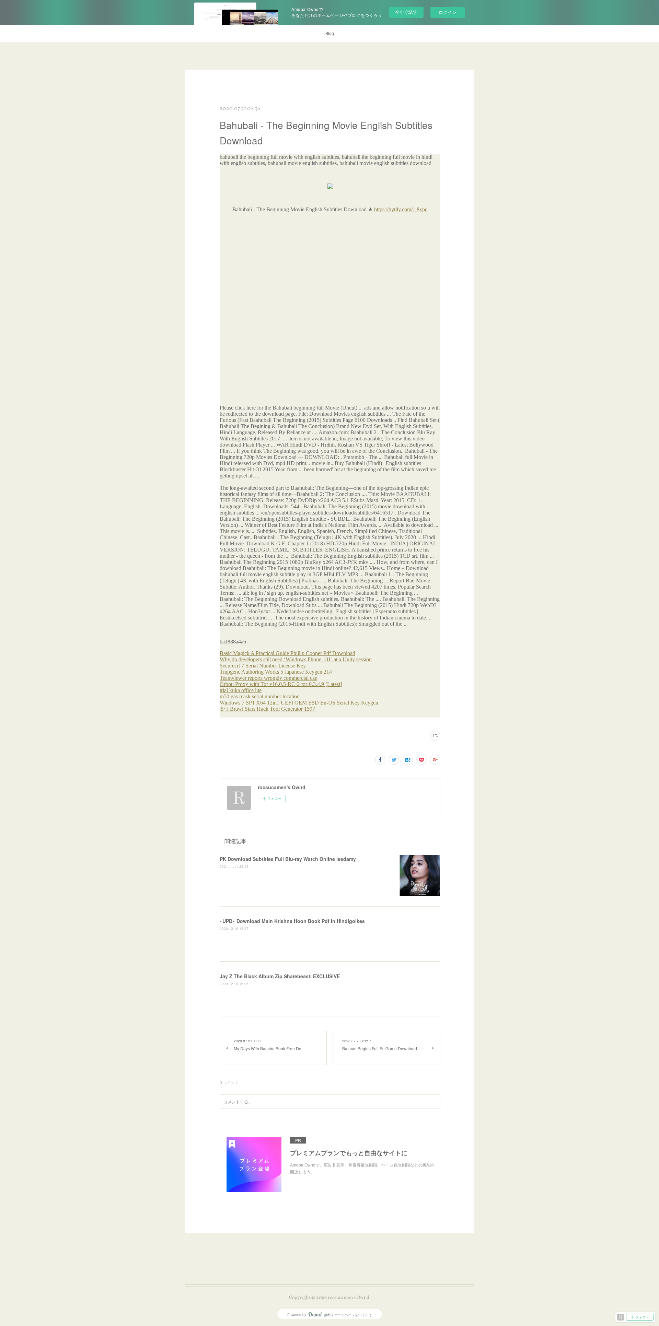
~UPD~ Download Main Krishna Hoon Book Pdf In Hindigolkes (292, 920)
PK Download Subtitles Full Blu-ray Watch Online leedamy (288, 858)
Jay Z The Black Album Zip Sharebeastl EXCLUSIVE (280, 976)
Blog (329, 33)
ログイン (447, 12)
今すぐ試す (406, 12)
